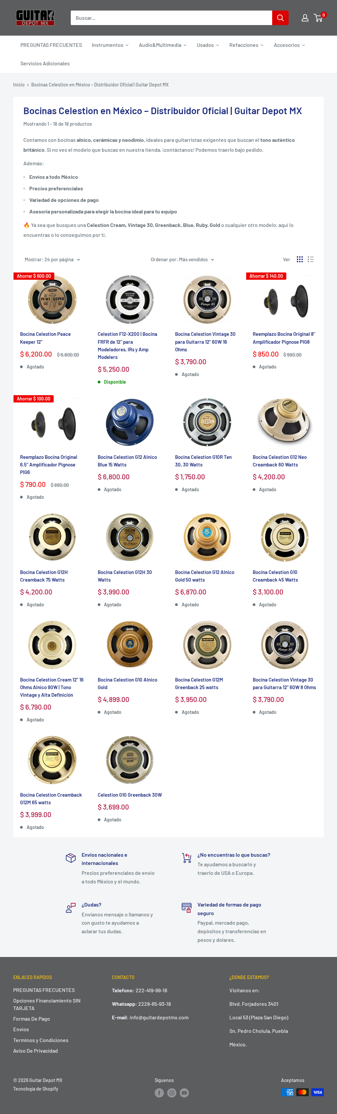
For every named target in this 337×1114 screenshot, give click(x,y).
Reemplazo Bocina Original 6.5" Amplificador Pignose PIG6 (48, 464)
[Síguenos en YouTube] (184, 1093)
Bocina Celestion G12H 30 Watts (125, 576)
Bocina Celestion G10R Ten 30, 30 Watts (203, 460)
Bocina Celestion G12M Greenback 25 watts (199, 683)
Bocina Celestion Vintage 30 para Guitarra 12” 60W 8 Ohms (284, 683)
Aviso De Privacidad (35, 1050)
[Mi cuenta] (305, 17)
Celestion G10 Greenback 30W (130, 795)
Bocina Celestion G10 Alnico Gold (127, 683)
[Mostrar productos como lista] (311, 259)
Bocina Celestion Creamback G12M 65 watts (51, 798)
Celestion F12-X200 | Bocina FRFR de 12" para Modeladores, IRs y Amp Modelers (127, 345)
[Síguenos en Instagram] (171, 1093)
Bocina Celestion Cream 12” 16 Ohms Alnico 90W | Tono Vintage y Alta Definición (52, 687)
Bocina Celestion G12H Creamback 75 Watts (44, 576)
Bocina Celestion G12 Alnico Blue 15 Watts (127, 460)
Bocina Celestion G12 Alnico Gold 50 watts (204, 576)
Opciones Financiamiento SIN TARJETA (47, 1004)
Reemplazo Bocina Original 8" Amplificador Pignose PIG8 (284, 337)
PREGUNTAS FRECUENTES (44, 990)
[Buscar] (280, 18)
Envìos (21, 1029)
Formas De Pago (31, 1018)
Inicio (19, 84)
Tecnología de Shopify (35, 1089)
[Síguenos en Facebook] (159, 1093)
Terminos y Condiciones (40, 1040)
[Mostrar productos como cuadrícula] (300, 259)
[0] (318, 18)
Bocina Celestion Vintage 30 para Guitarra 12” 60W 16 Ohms (205, 341)
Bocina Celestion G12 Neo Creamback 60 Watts (280, 460)
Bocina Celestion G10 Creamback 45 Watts (275, 576)
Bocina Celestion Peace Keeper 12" (45, 337)
